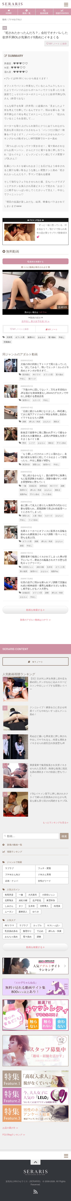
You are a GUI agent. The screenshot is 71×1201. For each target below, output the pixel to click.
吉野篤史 (43, 486)
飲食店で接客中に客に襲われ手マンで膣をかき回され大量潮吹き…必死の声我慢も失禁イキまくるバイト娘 (44, 435)
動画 (4, 19)
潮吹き (56, 421)
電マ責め (52, 337)
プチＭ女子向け (15, 19)
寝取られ (36, 464)
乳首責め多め (11, 930)
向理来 (57, 905)
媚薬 (22, 545)
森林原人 (23, 911)
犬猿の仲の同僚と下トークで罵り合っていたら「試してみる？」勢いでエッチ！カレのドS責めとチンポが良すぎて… (44, 367)
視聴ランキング (13, 851)
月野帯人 (44, 905)
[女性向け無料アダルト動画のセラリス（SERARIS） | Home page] (15, 4)
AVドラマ (36, 374)
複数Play (23, 494)
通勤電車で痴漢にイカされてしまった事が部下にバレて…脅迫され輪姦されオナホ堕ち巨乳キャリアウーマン (44, 560)
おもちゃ (41, 337)
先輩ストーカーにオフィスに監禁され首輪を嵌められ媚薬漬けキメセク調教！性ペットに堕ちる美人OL (44, 534)
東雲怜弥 (26, 464)
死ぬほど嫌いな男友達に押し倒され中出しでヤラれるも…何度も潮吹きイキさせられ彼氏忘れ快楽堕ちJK (48, 739)
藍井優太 (26, 374)
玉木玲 (49, 567)
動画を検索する (34, 609)
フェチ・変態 (44, 868)
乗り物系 (23, 571)
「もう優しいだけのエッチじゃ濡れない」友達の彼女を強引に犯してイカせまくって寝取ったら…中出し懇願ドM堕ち (44, 457)
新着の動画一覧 (13, 844)
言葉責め (7, 342)
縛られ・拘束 (34, 421)
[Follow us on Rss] (35, 1191)
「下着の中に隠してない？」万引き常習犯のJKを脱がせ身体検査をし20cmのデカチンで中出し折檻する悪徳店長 (44, 393)
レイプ (32, 443)
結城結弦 (26, 592)
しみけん (9, 905)
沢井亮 (9, 337)
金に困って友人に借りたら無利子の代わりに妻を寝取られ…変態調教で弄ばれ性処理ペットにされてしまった (44, 508)
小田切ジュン (27, 567)
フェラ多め (46, 494)
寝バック (32, 378)
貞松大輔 (40, 567)
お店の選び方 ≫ (10, 1127)
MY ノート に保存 (58, 43)
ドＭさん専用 (44, 874)
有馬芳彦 (9, 894)
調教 (24, 421)
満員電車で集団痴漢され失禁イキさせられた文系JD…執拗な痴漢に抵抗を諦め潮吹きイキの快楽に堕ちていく (48, 770)
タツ (21, 905)
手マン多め (61, 443)
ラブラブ (9, 868)
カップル (37, 925)
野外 (24, 443)
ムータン (9, 911)
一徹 (24, 486)
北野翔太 (9, 900)
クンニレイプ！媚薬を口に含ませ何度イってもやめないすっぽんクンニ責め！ (48, 711)
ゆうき (36, 911)
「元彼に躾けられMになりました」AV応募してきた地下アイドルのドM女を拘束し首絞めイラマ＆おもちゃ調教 (44, 414)
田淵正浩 (32, 486)
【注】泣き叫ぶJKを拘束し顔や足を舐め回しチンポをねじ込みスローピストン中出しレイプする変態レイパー (48, 683)
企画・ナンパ (11, 880)
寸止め (40, 930)
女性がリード (44, 880)
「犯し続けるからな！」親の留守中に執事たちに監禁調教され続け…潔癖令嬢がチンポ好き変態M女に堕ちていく (44, 478)
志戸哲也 (37, 900)
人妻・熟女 (37, 515)
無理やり (31, 337)
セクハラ (36, 400)
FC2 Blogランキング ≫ (13, 1134)
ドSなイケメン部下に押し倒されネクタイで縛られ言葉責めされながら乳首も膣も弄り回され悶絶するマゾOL (49, 797)
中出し (61, 337)
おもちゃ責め (11, 936)
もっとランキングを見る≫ (56, 822)
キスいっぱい (53, 925)
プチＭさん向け (12, 874)
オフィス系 (19, 337)
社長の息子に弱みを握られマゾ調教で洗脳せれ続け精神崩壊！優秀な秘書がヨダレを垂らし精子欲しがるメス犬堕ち (44, 585)
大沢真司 (32, 894)
